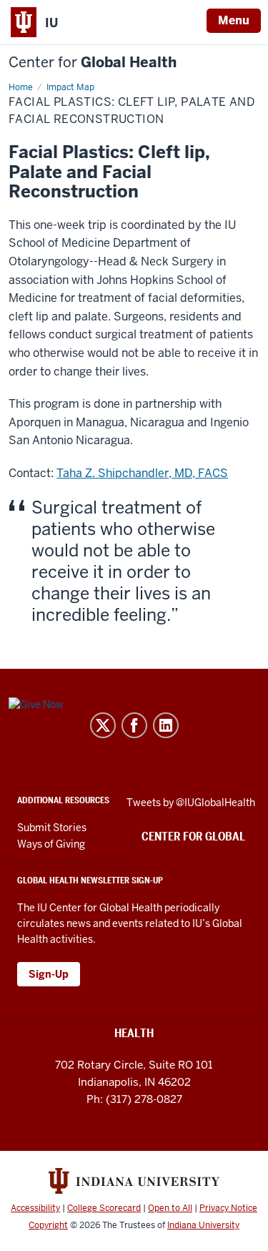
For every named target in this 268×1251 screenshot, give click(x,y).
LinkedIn (166, 725)
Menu (233, 20)
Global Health (93, 62)
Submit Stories (51, 827)
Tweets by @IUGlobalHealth (190, 802)
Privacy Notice (228, 1208)
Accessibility (35, 1208)
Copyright (48, 1225)
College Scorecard (104, 1208)
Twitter (103, 725)
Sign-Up (49, 974)
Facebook (134, 725)
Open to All (170, 1208)
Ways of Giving (51, 844)
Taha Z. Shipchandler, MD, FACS (142, 473)
